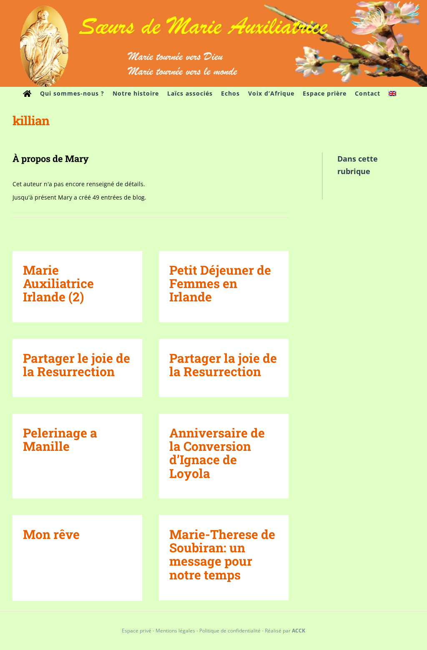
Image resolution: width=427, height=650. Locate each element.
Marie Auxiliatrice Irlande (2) (58, 283)
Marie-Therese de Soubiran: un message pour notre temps (222, 554)
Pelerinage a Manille (60, 439)
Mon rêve (51, 534)
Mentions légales (175, 630)
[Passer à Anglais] (392, 93)
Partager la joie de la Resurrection (223, 364)
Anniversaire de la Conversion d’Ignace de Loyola (217, 453)
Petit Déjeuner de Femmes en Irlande (220, 283)
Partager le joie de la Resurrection (76, 364)
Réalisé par (285, 630)
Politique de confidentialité (230, 630)
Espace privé (136, 630)
